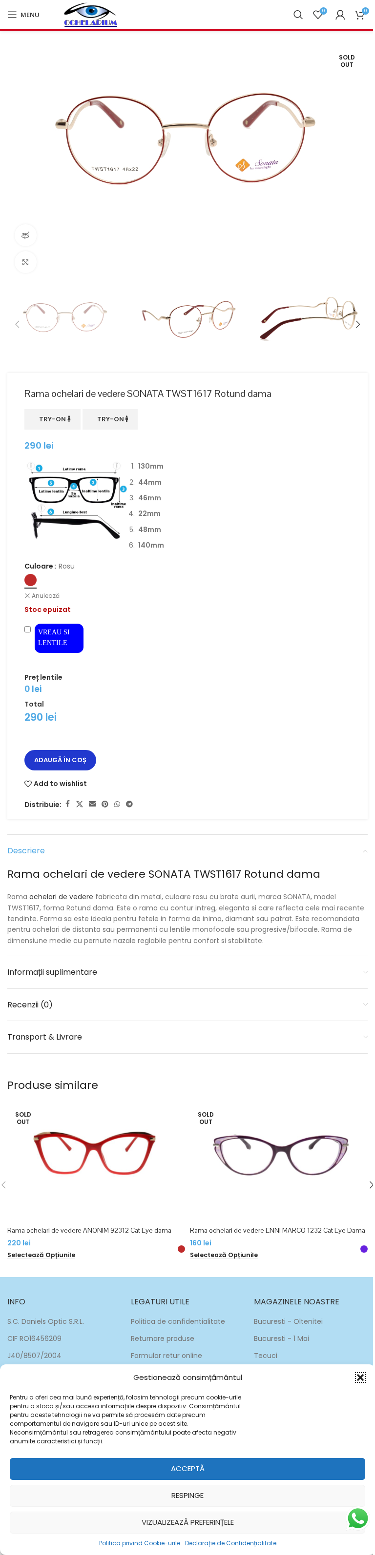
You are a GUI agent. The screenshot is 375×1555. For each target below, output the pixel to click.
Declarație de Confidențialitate (230, 1543)
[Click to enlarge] (26, 262)
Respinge (187, 1495)
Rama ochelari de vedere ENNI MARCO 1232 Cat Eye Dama (277, 1230)
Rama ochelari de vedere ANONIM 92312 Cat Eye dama (89, 1230)
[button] (360, 1377)
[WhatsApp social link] (117, 804)
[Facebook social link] (67, 803)
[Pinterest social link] (105, 804)
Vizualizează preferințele (188, 1522)
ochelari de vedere (61, 897)
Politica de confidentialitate (178, 1321)
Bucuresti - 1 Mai (281, 1338)
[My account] (340, 14)
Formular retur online (166, 1355)
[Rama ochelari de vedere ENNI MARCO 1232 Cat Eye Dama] (279, 1162)
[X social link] (79, 804)
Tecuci (265, 1355)
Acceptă (188, 1468)
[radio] (30, 580)
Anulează (46, 596)
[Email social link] (92, 804)
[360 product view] (26, 235)
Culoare (38, 566)
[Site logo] (90, 14)
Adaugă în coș (60, 760)
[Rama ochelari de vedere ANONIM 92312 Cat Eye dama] (96, 1162)
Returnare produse (162, 1338)
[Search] (298, 14)
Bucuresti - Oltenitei (288, 1321)
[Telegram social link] (129, 804)
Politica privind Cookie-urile (139, 1543)
